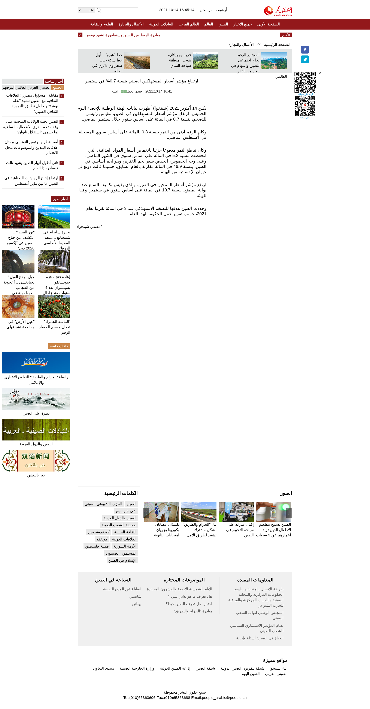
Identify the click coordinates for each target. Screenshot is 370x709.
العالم (208, 24)
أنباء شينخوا (279, 668)
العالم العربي (189, 24)
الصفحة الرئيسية (277, 44)
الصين (223, 24)
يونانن (136, 604)
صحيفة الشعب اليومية (118, 525)
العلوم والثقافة (101, 24)
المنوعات (200, 35)
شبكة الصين (205, 668)
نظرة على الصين (36, 413)
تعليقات (182, 35)
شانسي (135, 596)
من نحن (207, 10)
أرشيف (221, 10)
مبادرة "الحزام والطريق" (193, 611)
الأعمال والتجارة (131, 24)
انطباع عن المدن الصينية (122, 589)
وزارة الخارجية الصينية (137, 668)
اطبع (115, 91)
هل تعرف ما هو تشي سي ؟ (190, 596)
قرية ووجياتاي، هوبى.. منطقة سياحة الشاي (179, 60)
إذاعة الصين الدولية (175, 668)
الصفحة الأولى (268, 24)
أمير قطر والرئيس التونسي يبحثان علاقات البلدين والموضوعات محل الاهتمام (31, 147)
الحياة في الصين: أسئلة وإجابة (259, 638)
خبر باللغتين (36, 475)
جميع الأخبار (242, 24)
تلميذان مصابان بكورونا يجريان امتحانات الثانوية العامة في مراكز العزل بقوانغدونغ (166, 535)
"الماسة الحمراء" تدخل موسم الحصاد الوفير (54, 326)
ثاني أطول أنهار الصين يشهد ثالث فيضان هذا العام (32, 165)
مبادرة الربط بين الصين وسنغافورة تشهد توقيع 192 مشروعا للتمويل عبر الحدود (105, 35)
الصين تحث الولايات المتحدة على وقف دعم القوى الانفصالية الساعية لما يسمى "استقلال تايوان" (30, 126)
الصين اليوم (251, 674)
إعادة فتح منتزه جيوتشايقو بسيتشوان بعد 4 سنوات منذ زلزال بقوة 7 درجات (56, 288)
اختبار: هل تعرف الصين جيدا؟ (189, 604)
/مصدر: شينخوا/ (89, 226)
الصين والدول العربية (36, 444)
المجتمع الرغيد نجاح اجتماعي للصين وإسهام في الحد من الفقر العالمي (259, 66)
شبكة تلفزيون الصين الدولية (242, 668)
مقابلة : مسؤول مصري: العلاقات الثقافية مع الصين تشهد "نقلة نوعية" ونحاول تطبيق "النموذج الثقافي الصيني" (32, 103)
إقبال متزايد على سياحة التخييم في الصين (240, 529)
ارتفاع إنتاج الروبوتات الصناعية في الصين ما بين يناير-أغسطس (31, 180)
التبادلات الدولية (161, 24)
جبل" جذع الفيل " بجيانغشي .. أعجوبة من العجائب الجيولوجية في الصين (19, 288)
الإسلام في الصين (122, 560)
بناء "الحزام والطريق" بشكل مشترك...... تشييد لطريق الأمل (199, 529)
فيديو (166, 35)
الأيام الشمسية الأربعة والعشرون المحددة (179, 589)
